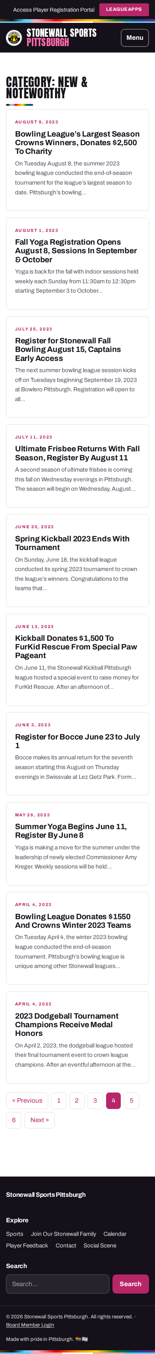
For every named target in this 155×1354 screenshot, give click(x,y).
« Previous (27, 1100)
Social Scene (100, 1246)
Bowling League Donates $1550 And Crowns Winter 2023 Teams (73, 920)
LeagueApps (124, 9)
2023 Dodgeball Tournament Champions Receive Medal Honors (67, 1025)
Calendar (114, 1234)
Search (130, 1284)
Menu (134, 37)
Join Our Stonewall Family (63, 1234)
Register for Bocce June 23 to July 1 (77, 741)
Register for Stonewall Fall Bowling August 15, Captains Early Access (68, 349)
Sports (14, 1234)
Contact (66, 1246)
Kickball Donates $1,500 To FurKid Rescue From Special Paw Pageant (76, 647)
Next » (39, 1120)
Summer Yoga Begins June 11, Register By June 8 (71, 830)
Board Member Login (30, 1325)
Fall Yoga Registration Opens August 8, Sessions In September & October (76, 251)
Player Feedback (27, 1246)
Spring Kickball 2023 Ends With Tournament (72, 543)
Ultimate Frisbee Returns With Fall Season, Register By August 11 (77, 453)
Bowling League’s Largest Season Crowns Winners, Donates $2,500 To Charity (77, 143)
